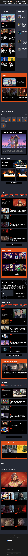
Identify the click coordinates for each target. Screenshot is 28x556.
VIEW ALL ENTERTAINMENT (14, 355)
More (19, 3)
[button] (23, 1)
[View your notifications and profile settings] (21, 1)
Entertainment (10, 3)
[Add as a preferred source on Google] (9, 540)
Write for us (8, 549)
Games (5, 3)
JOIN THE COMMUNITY (20, 296)
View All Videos (14, 182)
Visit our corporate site (18, 538)
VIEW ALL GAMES (14, 244)
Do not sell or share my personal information (14, 550)
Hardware (15, 3)
